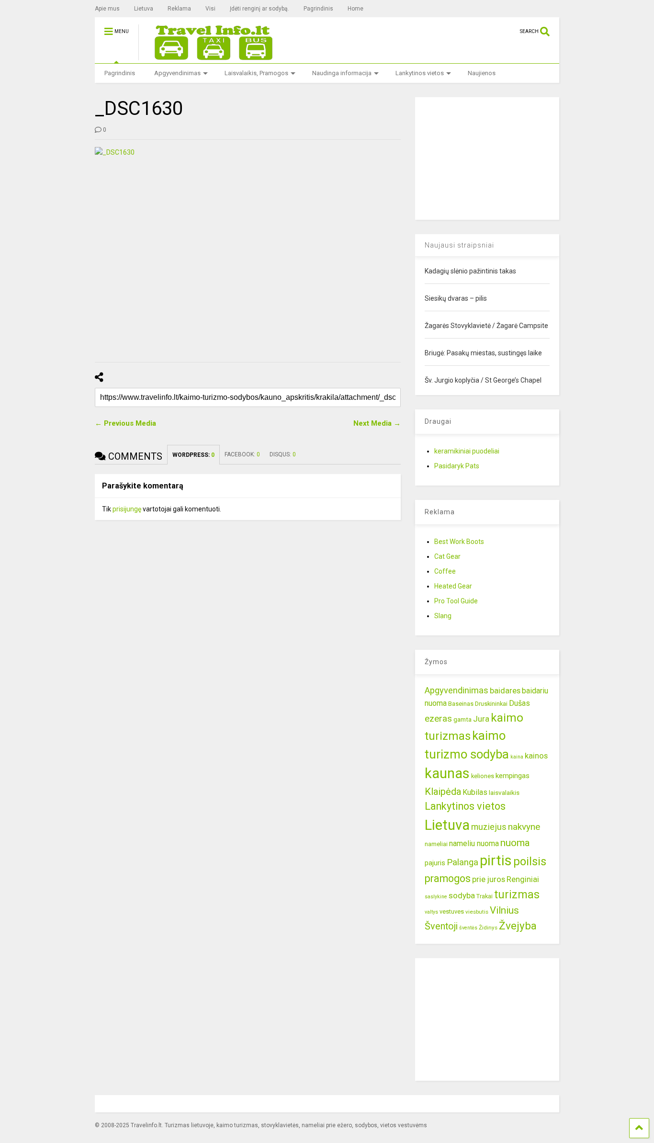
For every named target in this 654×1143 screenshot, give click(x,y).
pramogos (448, 878)
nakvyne (524, 826)
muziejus (489, 827)
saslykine (436, 897)
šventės (468, 928)
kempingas (513, 775)
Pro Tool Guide (456, 601)
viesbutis (476, 911)
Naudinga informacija (342, 73)
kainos (536, 755)
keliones (482, 776)
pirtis (496, 860)
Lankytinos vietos (419, 73)
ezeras (438, 718)
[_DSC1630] (248, 249)
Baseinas (461, 703)
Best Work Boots (459, 541)
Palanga (462, 862)
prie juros (488, 879)
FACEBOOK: (242, 454)
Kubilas (474, 792)
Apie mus (107, 8)
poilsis (529, 861)
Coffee (445, 571)
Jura (481, 719)
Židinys (488, 927)
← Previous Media (125, 423)
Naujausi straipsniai (459, 245)
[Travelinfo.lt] (209, 56)
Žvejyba (518, 925)
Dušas (519, 703)
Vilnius (504, 910)
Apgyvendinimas (177, 73)
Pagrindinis (318, 8)
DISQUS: (283, 454)
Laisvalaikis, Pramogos (256, 73)
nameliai (436, 844)
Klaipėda (443, 791)
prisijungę (127, 509)
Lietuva (143, 8)
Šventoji (441, 926)
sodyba (462, 895)
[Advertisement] (487, 157)
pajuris (435, 863)
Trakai (484, 896)
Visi (210, 8)
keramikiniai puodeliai (466, 451)
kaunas (447, 773)
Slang (442, 616)
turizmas (517, 894)
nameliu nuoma (474, 843)
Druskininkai (491, 703)
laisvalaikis (504, 792)
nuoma (515, 843)
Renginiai (523, 879)
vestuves (452, 911)
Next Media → (377, 423)
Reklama (179, 8)
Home (355, 8)
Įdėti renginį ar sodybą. (259, 8)
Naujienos (482, 73)
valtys (431, 912)
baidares (505, 690)
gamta (462, 719)
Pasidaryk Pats (456, 466)
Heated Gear (453, 586)
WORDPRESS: (193, 455)
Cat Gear (447, 556)
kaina (516, 757)
